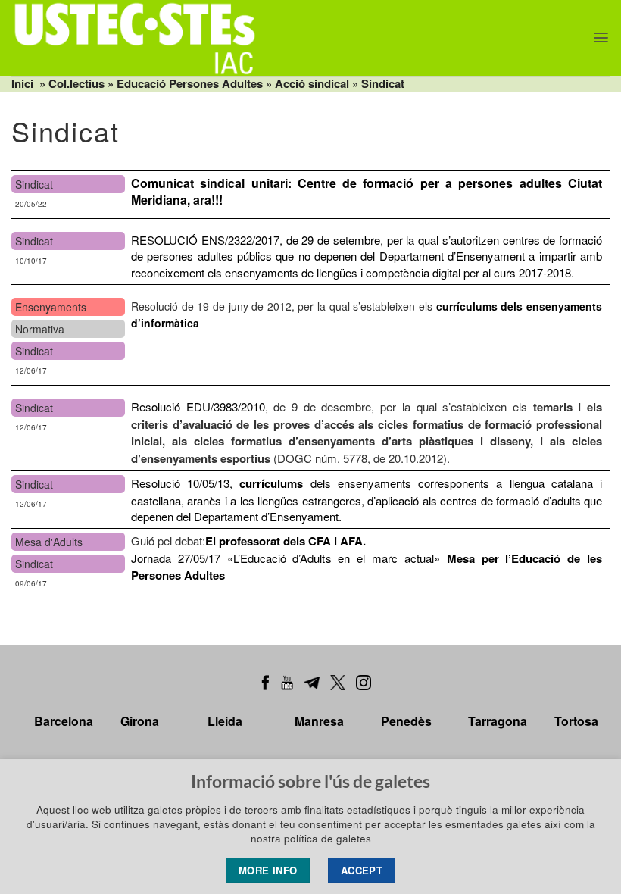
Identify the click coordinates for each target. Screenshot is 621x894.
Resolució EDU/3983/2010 (198, 406)
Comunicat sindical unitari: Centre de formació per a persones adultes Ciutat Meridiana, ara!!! (366, 191)
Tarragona (497, 721)
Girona (139, 721)
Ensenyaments (50, 306)
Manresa (319, 721)
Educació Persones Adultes (190, 83)
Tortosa (576, 721)
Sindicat (382, 83)
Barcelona (63, 721)
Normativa (39, 328)
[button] (601, 37)
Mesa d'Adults (49, 541)
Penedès (406, 721)
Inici (22, 83)
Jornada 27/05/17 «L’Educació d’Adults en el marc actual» (366, 558)
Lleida (225, 721)
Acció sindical (312, 83)
